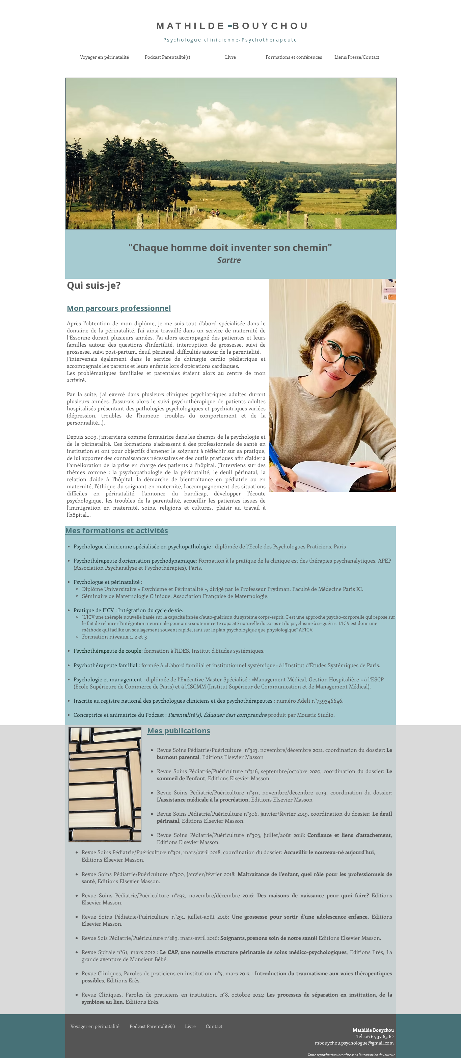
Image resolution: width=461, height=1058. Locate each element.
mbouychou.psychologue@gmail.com (354, 1042)
